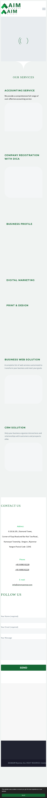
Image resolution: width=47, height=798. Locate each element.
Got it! (23, 795)
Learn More (23, 140)
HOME (23, 16)
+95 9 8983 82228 (22, 564)
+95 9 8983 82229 (22, 569)
